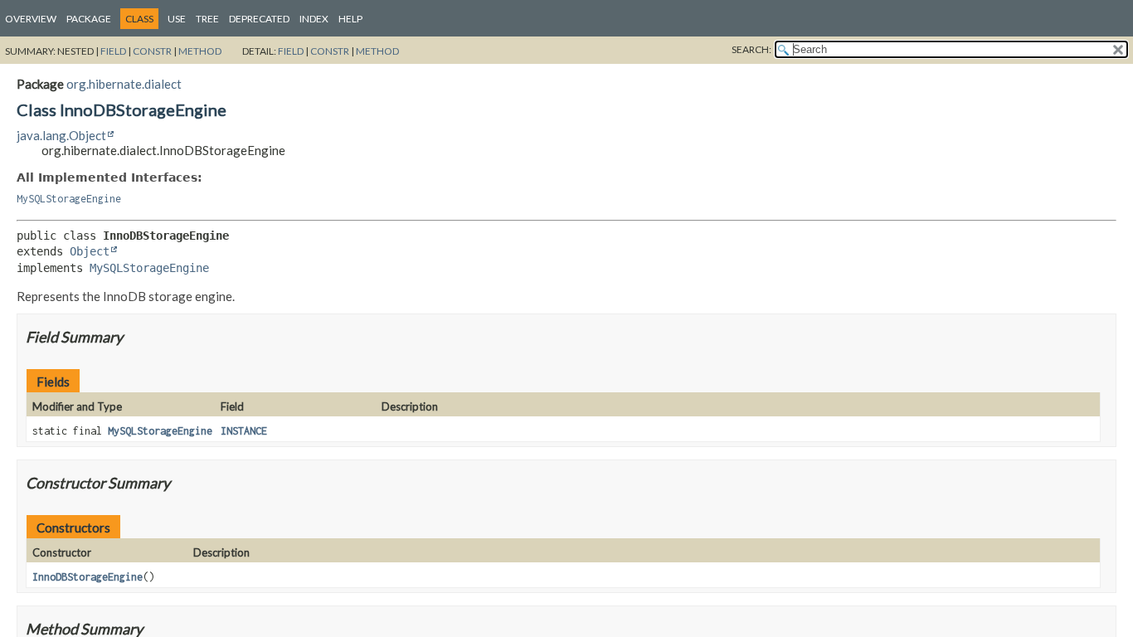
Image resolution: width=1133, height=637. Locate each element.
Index (313, 18)
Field (113, 51)
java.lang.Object (61, 135)
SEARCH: (751, 49)
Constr (152, 51)
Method (199, 51)
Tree (207, 18)
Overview (30, 18)
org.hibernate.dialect (124, 83)
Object (89, 251)
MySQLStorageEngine (69, 198)
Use (177, 18)
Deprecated (259, 18)
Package (88, 18)
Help (350, 18)
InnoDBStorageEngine (87, 577)
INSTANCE (244, 431)
